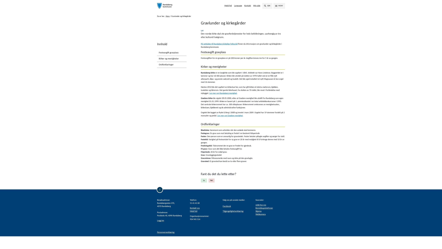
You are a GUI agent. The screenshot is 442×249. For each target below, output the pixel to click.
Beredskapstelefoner (264, 208)
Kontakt (247, 6)
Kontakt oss (195, 208)
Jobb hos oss (261, 205)
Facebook (227, 206)
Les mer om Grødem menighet (230, 116)
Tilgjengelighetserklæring (233, 211)
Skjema (259, 211)
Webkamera (261, 214)
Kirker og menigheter (169, 59)
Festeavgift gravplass (169, 53)
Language (238, 6)
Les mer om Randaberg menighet (223, 93)
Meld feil (228, 6)
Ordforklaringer (166, 65)
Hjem (168, 16)
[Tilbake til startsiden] (182, 6)
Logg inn (160, 221)
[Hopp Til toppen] (160, 190)
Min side (256, 6)
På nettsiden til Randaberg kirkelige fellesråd (219, 44)
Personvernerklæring (165, 232)
